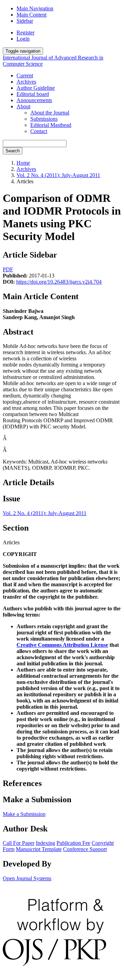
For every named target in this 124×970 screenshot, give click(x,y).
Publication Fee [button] (73, 843)
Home (23, 163)
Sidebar (25, 21)
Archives (26, 82)
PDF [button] (8, 269)
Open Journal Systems (27, 878)
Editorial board (33, 94)
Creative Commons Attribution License (62, 645)
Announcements (34, 100)
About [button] (23, 106)
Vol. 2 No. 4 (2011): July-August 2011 (58, 175)
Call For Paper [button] (18, 843)
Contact (38, 131)
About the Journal (49, 113)
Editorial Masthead (50, 125)
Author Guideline (36, 88)
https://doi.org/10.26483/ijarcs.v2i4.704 (59, 282)
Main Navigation (35, 8)
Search (13, 150)
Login (23, 39)
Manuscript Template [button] (39, 849)
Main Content (31, 15)
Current (25, 75)
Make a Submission (24, 814)
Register (25, 32)
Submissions (44, 119)
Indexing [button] (45, 843)
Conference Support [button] (85, 849)
